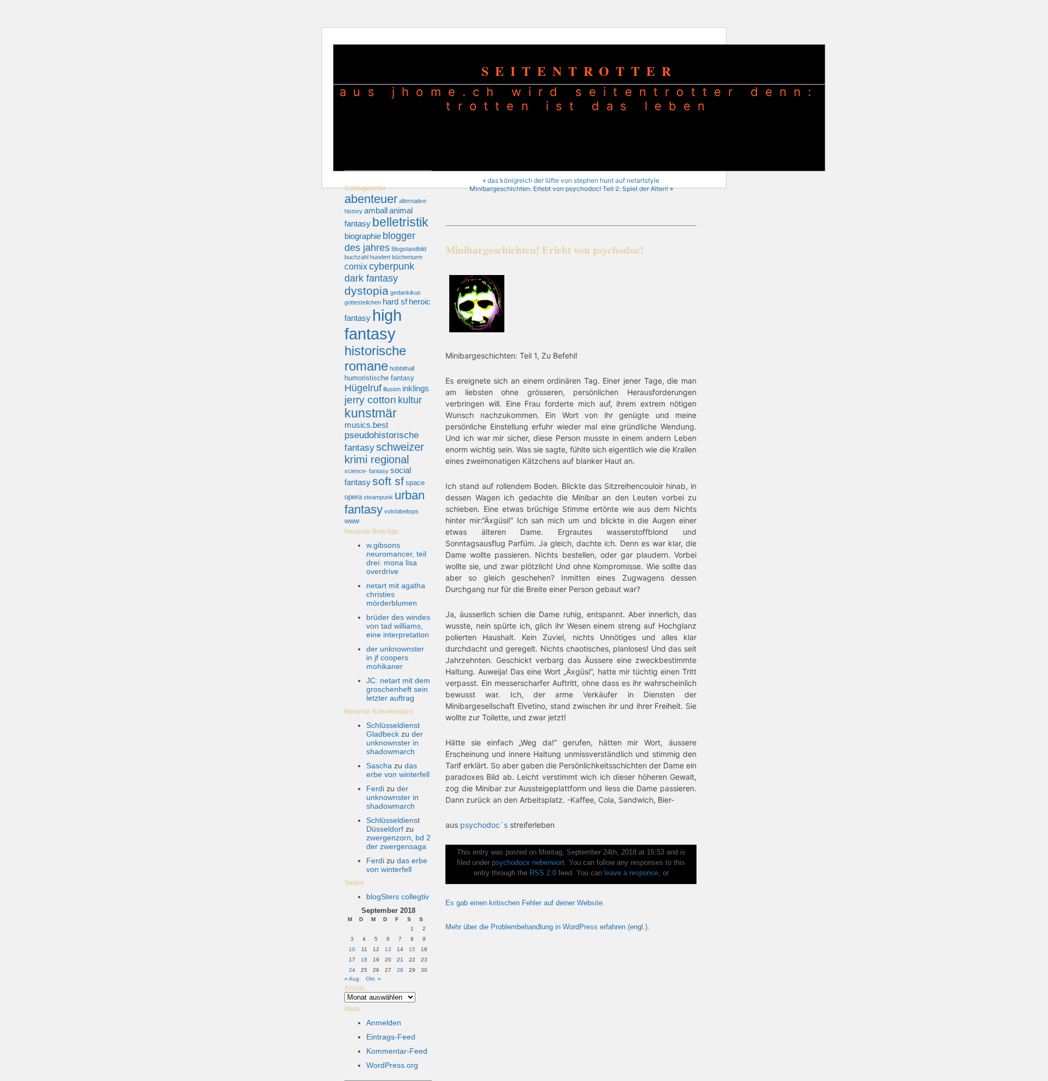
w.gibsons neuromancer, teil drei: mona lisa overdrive (396, 558)
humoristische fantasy (379, 378)
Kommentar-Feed (396, 1051)
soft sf (388, 481)
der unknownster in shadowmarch (394, 743)
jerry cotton (370, 399)
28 (400, 970)
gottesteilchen (362, 302)
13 (388, 949)
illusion (392, 389)
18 (364, 960)
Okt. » (373, 979)
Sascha (379, 765)
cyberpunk (391, 266)
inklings (415, 388)
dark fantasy (371, 278)
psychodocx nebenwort (528, 863)
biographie (362, 236)
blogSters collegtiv (397, 896)
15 (412, 949)
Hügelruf (363, 387)
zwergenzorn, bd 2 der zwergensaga (398, 842)
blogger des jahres (379, 241)
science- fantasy (366, 471)
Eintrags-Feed (390, 1036)
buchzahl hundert (367, 257)
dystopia (366, 290)
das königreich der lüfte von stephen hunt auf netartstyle (573, 180)
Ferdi (375, 788)
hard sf (395, 301)
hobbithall (402, 368)
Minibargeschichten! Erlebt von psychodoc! (544, 250)
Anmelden (383, 1022)
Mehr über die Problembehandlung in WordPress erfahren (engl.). (547, 927)
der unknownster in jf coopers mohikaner (395, 657)
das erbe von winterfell (398, 770)
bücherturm (407, 257)
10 (352, 949)
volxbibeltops (401, 511)
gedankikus (405, 292)
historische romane (375, 358)
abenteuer (370, 199)
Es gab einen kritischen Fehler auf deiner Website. (525, 903)
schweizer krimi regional (384, 453)
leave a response (631, 873)
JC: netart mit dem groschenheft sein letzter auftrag (398, 689)
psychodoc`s (484, 824)
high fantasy (373, 324)
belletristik (400, 222)
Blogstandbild (408, 249)
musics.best (366, 425)
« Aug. (352, 979)
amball (376, 210)
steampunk (378, 497)
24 (352, 970)
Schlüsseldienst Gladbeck (393, 729)
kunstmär (370, 413)
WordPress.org (392, 1065)
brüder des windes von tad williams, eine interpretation (398, 626)
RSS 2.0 (542, 873)
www (351, 521)
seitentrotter (579, 70)
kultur (410, 399)
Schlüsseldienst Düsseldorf (393, 824)
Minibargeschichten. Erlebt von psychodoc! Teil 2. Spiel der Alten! (568, 188)
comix (355, 266)
